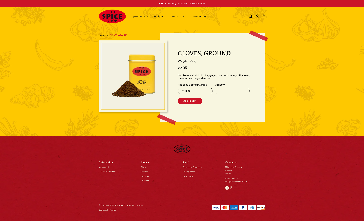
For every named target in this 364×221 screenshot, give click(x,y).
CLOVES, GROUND (118, 35)
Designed (103, 210)
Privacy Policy (189, 171)
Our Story (145, 176)
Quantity (220, 85)
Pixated (113, 210)
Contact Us (145, 180)
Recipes (144, 171)
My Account (104, 167)
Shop (143, 167)
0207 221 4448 (231, 178)
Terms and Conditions (192, 167)
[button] (250, 16)
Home (102, 35)
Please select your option (192, 85)
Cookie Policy (188, 176)
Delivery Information (107, 171)
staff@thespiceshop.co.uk (236, 181)
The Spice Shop (122, 205)
